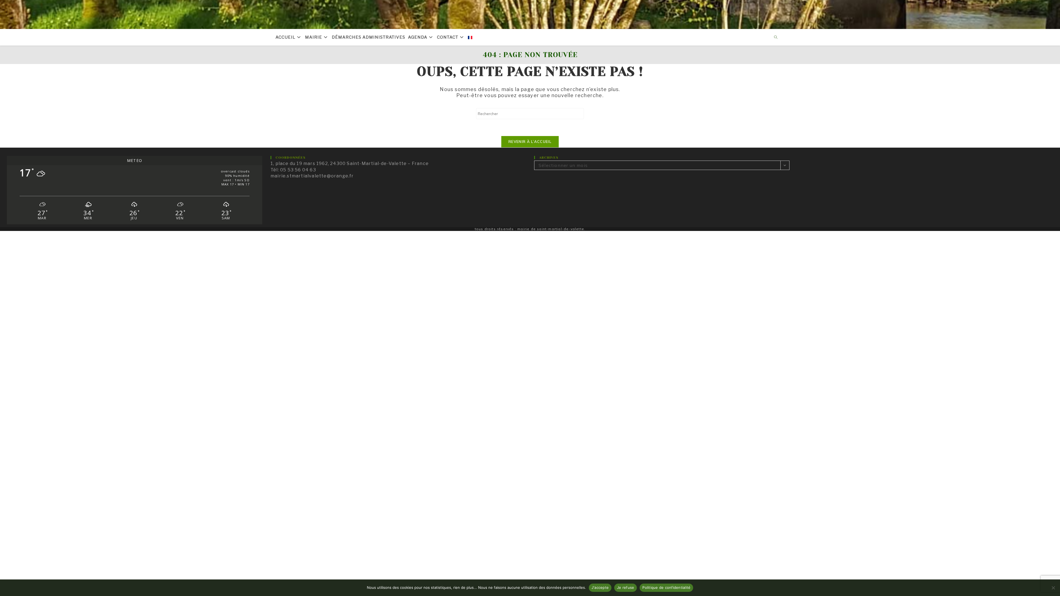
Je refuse (625, 587)
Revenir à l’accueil (530, 141)
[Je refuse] (1053, 587)
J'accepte (600, 587)
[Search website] (776, 37)
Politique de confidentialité (666, 587)
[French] (470, 37)
